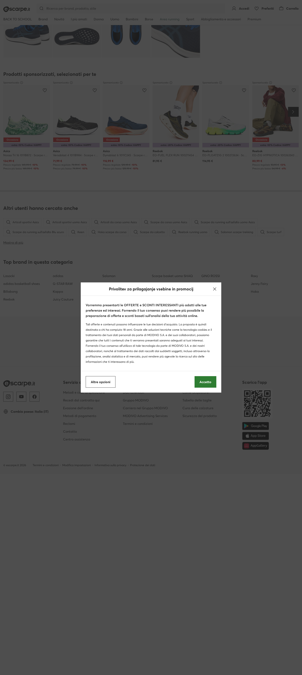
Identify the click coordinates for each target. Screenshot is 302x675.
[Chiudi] (215, 289)
